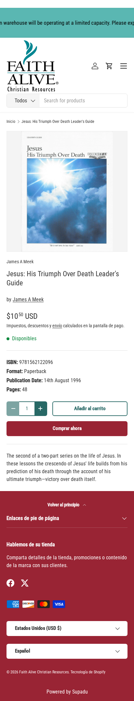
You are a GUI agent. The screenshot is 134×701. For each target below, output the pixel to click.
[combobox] (67, 100)
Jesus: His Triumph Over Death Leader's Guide (57, 121)
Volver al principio (63, 504)
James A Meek (20, 261)
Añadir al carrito (90, 408)
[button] (109, 66)
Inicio (11, 121)
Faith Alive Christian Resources (44, 672)
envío (57, 325)
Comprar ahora (67, 428)
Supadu (80, 692)
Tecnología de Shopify (88, 672)
